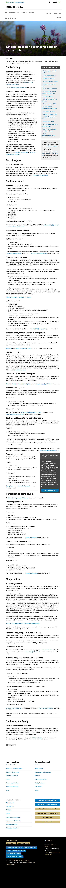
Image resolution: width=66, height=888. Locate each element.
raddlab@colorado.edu (22, 152)
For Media (58, 17)
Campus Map (48, 854)
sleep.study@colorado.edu (32, 652)
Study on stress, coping (49, 75)
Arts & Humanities (11, 765)
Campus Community (28, 12)
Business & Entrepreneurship (14, 768)
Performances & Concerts (13, 821)
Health (8, 779)
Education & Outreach (12, 776)
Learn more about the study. (13, 253)
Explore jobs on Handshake (40, 175)
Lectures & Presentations (13, 817)
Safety (37, 790)
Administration (39, 768)
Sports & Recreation (11, 824)
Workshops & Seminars (12, 828)
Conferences (9, 806)
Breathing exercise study (50, 114)
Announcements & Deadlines (43, 772)
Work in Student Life (48, 78)
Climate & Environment (12, 772)
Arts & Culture (10, 803)
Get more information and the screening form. (18, 384)
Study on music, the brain (50, 89)
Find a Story (49, 13)
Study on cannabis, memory (50, 81)
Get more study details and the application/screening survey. (23, 623)
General (8, 813)
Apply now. (9, 348)
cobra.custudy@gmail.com (51, 225)
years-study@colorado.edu (23, 348)
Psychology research (49, 111)
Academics (38, 765)
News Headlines (14, 12)
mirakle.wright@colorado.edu (19, 87)
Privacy (46, 852)
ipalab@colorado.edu (32, 537)
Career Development (41, 779)
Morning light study (48, 121)
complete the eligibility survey (15, 227)
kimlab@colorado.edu (24, 486)
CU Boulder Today (14, 7)
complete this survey (47, 650)
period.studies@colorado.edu (39, 253)
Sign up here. (9, 486)
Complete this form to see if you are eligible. (18, 297)
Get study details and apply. (13, 708)
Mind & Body (38, 786)
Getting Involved (12, 745)
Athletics (37, 776)
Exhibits (8, 810)
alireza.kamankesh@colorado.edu (49, 450)
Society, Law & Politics (12, 783)
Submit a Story (57, 13)
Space (7, 790)
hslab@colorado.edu (20, 370)
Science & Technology (12, 786)
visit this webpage (37, 738)
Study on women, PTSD (49, 104)
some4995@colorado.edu (39, 329)
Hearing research (47, 96)
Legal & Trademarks (54, 852)
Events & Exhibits (10, 18)
